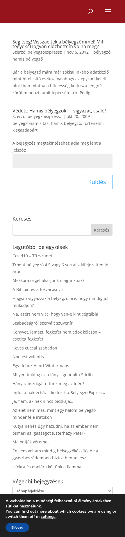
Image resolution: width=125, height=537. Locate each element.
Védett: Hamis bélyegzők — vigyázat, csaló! (59, 111)
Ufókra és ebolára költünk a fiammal (47, 466)
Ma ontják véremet (30, 442)
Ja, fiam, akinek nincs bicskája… (42, 401)
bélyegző (101, 52)
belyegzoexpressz (45, 52)
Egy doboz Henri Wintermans (40, 365)
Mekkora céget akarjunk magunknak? (48, 280)
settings (48, 516)
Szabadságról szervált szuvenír (42, 323)
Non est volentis (28, 356)
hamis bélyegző (27, 59)
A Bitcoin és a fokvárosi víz (38, 289)
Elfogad (17, 527)
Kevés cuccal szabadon (34, 348)
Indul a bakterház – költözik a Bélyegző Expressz (59, 392)
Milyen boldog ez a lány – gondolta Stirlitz (53, 374)
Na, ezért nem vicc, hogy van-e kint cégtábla (55, 314)
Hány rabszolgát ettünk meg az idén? (48, 383)
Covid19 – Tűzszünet (32, 256)
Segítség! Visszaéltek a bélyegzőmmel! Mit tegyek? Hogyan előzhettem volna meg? (57, 44)
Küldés (97, 182)
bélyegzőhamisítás (30, 123)
